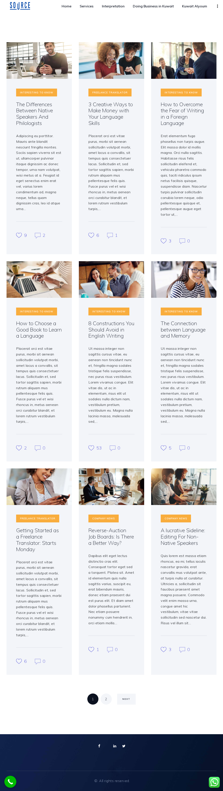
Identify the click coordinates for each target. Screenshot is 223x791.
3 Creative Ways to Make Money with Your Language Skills (110, 113)
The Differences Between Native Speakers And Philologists (34, 113)
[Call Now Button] (10, 782)
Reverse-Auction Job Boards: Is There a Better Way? (111, 536)
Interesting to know (36, 92)
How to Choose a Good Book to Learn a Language (39, 329)
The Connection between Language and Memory (183, 329)
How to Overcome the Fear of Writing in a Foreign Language (182, 113)
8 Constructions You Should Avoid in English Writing (111, 329)
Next (126, 699)
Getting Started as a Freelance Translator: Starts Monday (37, 539)
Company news (103, 518)
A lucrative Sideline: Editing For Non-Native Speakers (183, 536)
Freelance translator (110, 92)
